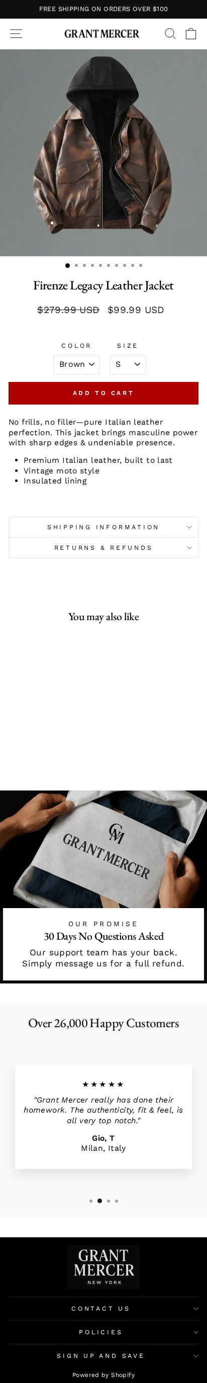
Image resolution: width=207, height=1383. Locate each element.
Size (128, 345)
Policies (101, 1332)
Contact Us (101, 1308)
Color (76, 345)
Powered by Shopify (103, 1374)
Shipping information (103, 527)
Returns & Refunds (103, 547)
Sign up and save (101, 1355)
